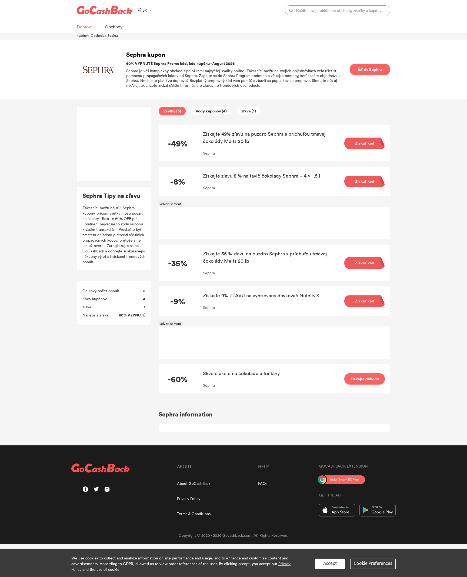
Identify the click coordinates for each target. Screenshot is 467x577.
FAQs (262, 483)
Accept (330, 563)
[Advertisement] (114, 144)
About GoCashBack (193, 483)
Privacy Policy (188, 498)
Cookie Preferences (373, 563)
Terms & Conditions (194, 513)
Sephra (113, 35)
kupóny (82, 35)
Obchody (97, 35)
